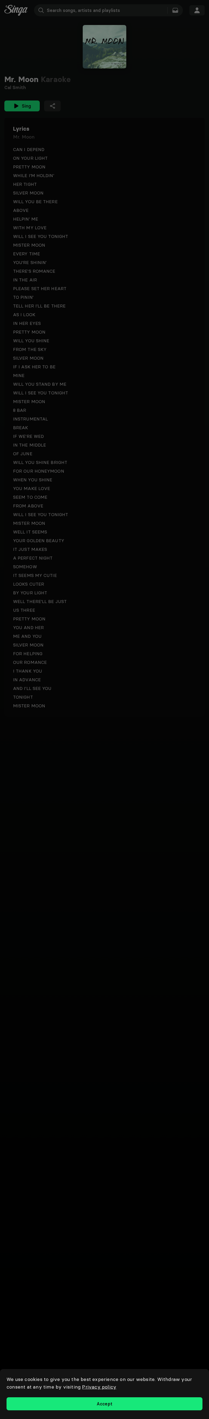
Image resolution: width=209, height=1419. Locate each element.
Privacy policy (99, 1387)
